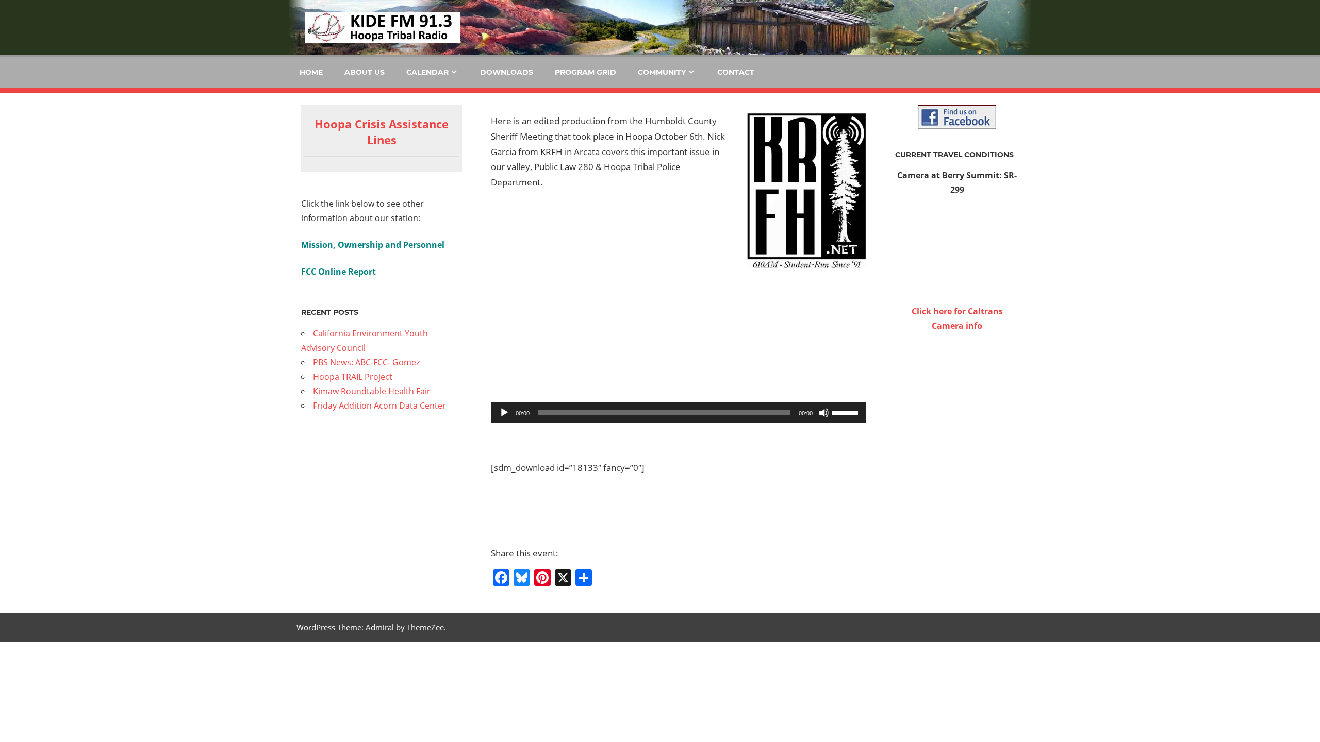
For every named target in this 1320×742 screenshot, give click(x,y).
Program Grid (585, 72)
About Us (364, 72)
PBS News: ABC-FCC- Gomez (366, 362)
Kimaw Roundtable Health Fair (372, 391)
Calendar (427, 72)
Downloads (506, 72)
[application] (678, 412)
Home (311, 72)
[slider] (846, 411)
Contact (735, 72)
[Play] (504, 413)
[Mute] (824, 413)
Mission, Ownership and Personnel (372, 244)
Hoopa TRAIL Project (352, 376)
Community (662, 72)
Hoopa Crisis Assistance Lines (382, 131)
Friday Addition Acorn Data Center (379, 405)
